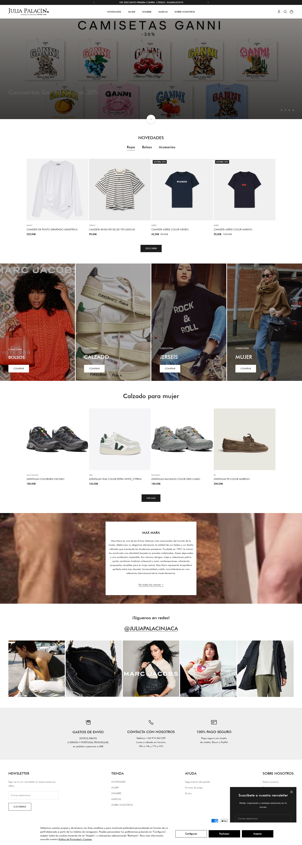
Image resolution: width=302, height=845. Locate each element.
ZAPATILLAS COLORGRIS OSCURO (45, 479)
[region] (151, 69)
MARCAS (163, 11)
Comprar (18, 368)
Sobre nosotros (271, 781)
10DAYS (92, 225)
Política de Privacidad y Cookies (75, 839)
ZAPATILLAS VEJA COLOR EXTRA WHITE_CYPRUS (115, 479)
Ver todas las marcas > (151, 584)
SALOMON (155, 475)
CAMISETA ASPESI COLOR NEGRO (170, 229)
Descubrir (151, 248)
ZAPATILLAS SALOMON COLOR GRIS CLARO (175, 479)
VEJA (91, 475)
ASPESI (153, 225)
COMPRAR (94, 368)
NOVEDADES (114, 11)
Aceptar (257, 833)
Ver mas (18, 101)
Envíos (188, 793)
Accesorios (167, 147)
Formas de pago (194, 787)
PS (214, 475)
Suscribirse (19, 806)
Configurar (191, 833)
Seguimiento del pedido (197, 781)
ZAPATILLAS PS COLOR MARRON (232, 479)
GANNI (29, 225)
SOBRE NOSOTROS (185, 11)
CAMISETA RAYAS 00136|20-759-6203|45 (112, 229)
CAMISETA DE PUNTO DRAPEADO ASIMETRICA (52, 229)
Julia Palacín (32, 475)
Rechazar (224, 833)
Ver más (151, 498)
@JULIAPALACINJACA (151, 628)
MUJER (131, 11)
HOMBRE (147, 11)
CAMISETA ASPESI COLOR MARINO (233, 229)
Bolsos (147, 147)
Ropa (131, 147)
